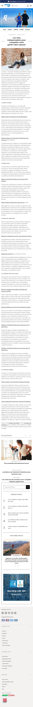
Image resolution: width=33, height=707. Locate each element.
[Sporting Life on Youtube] (12, 613)
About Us (4, 631)
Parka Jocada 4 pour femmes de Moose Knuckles (15, 382)
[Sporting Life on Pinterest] (9, 613)
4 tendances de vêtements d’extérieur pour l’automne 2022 (16, 472)
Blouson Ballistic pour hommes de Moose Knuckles (16, 307)
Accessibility (4, 643)
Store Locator (5, 679)
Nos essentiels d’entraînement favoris (16, 463)
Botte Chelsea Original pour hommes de (12, 202)
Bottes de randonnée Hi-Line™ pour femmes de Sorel (16, 236)
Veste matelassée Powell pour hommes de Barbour (16, 401)
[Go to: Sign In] (27, 5)
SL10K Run (4, 633)
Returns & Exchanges (6, 661)
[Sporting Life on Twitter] (6, 613)
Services (4, 686)
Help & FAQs (5, 656)
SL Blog (3, 635)
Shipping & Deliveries (6, 658)
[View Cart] (30, 5)
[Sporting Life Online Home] (7, 5)
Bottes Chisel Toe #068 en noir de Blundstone (14, 117)
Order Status (4, 684)
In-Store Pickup (5, 663)
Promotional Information (7, 666)
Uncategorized (12, 34)
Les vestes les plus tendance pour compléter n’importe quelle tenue (16, 479)
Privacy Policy (5, 640)
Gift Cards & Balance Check (7, 681)
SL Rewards (4, 668)
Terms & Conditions (6, 645)
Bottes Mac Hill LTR (7, 254)
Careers (3, 638)
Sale (3, 689)
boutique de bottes (14, 423)
